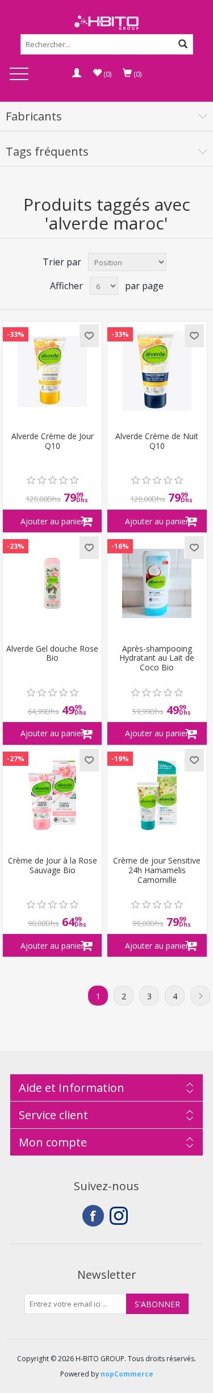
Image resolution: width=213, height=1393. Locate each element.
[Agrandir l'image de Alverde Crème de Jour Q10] (52, 371)
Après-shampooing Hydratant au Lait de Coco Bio (156, 658)
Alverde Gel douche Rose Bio (52, 654)
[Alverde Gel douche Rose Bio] (52, 582)
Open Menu (18, 74)
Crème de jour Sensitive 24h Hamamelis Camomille (157, 870)
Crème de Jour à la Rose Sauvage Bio (52, 865)
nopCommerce (127, 1374)
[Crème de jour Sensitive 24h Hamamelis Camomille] (156, 795)
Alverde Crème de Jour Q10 (52, 441)
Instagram (120, 1216)
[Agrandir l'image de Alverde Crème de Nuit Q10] (156, 371)
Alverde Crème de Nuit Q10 (156, 441)
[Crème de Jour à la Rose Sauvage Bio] (52, 795)
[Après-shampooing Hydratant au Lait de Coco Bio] (156, 582)
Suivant (200, 996)
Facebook (93, 1216)
